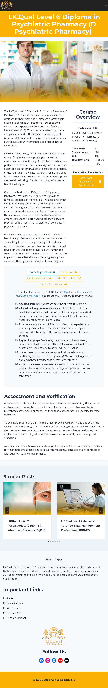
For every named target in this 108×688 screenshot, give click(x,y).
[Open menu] (105, 5)
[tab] (42, 272)
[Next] (101, 510)
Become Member (16, 617)
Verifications (14, 608)
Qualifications (15, 603)
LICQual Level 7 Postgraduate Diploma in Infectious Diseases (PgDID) (27, 526)
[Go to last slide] (7, 510)
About (10, 598)
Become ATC (14, 613)
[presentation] (27, 498)
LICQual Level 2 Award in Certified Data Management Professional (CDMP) (80, 526)
